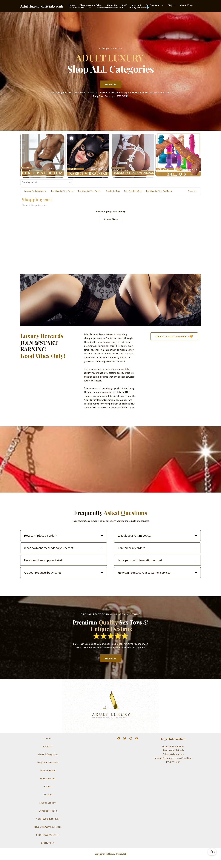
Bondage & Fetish (48, 810)
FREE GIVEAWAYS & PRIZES (48, 826)
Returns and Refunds (173, 750)
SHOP (124, 5)
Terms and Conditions (173, 746)
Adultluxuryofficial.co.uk (41, 6)
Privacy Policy (173, 761)
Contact (136, 5)
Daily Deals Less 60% (47, 762)
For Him (48, 786)
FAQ (170, 5)
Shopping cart (38, 204)
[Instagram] (130, 738)
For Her (48, 794)
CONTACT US (48, 843)
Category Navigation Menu (110, 7)
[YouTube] (136, 738)
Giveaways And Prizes (91, 5)
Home (72, 5)
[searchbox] (46, 182)
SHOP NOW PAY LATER (80, 7)
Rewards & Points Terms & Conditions (173, 757)
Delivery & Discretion (173, 754)
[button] (161, 5)
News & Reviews (48, 778)
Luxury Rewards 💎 (139, 7)
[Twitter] (124, 738)
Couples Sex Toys (48, 802)
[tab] (63, 535)
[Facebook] (118, 738)
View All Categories (48, 754)
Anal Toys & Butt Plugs (48, 818)
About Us (112, 5)
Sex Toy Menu (153, 5)
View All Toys (186, 5)
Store (25, 204)
